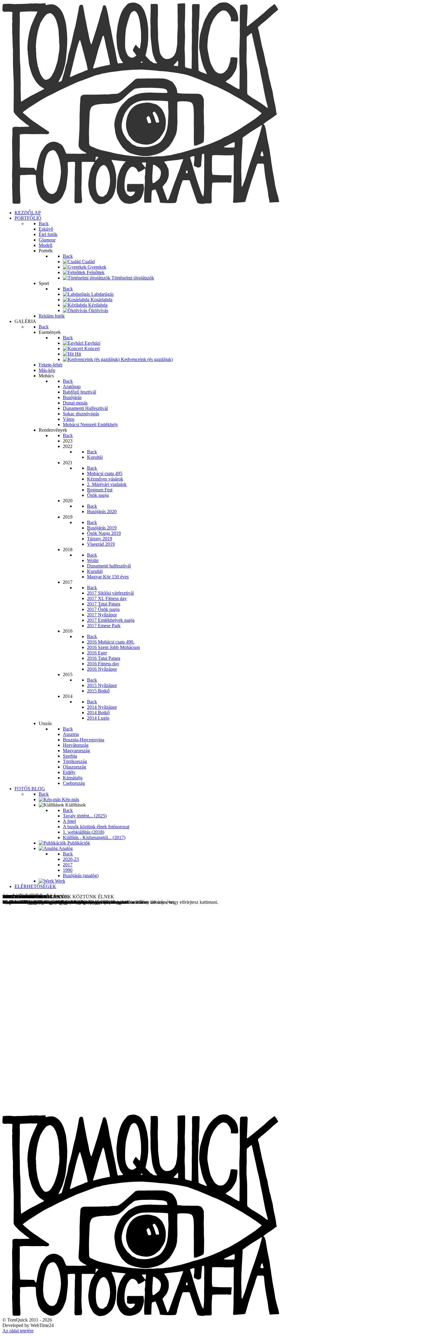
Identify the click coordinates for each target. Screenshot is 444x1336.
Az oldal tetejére (18, 1330)
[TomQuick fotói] (140, 202)
